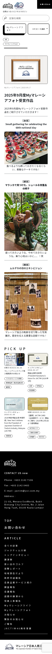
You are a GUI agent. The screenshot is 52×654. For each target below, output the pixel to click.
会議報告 (10, 591)
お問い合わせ (15, 527)
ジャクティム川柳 (15, 550)
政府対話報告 (12, 577)
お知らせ (10, 614)
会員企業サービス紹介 (18, 582)
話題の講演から (14, 596)
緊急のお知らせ (14, 619)
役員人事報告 (12, 600)
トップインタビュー (17, 554)
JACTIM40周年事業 (18, 628)
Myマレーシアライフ (17, 605)
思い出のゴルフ (14, 564)
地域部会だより (14, 573)
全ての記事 (11, 545)
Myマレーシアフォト (17, 610)
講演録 (8, 559)
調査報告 (10, 587)
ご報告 (8, 623)
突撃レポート (12, 568)
